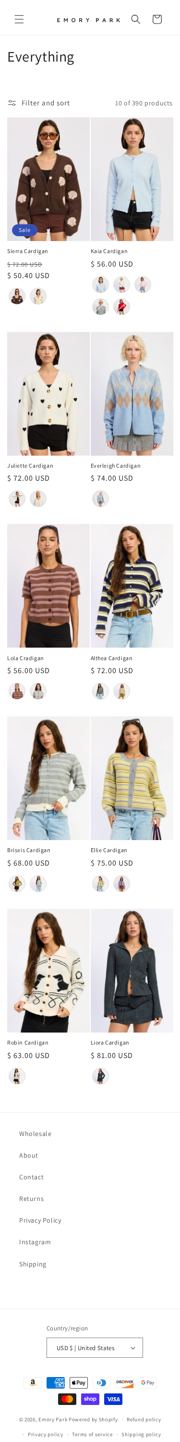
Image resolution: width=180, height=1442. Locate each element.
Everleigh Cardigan (116, 465)
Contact (31, 1177)
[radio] (17, 296)
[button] (19, 19)
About (28, 1155)
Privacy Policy (40, 1220)
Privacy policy (45, 1434)
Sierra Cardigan (27, 251)
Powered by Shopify (93, 1419)
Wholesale (35, 1133)
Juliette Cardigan (30, 465)
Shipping (33, 1264)
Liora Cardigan (110, 1042)
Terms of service (92, 1434)
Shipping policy (141, 1434)
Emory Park (52, 1419)
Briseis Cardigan (29, 850)
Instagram (35, 1242)
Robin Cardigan (27, 1042)
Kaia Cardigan (109, 251)
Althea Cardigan (112, 658)
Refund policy (144, 1419)
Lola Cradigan (25, 658)
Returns (31, 1198)
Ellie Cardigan (109, 850)
